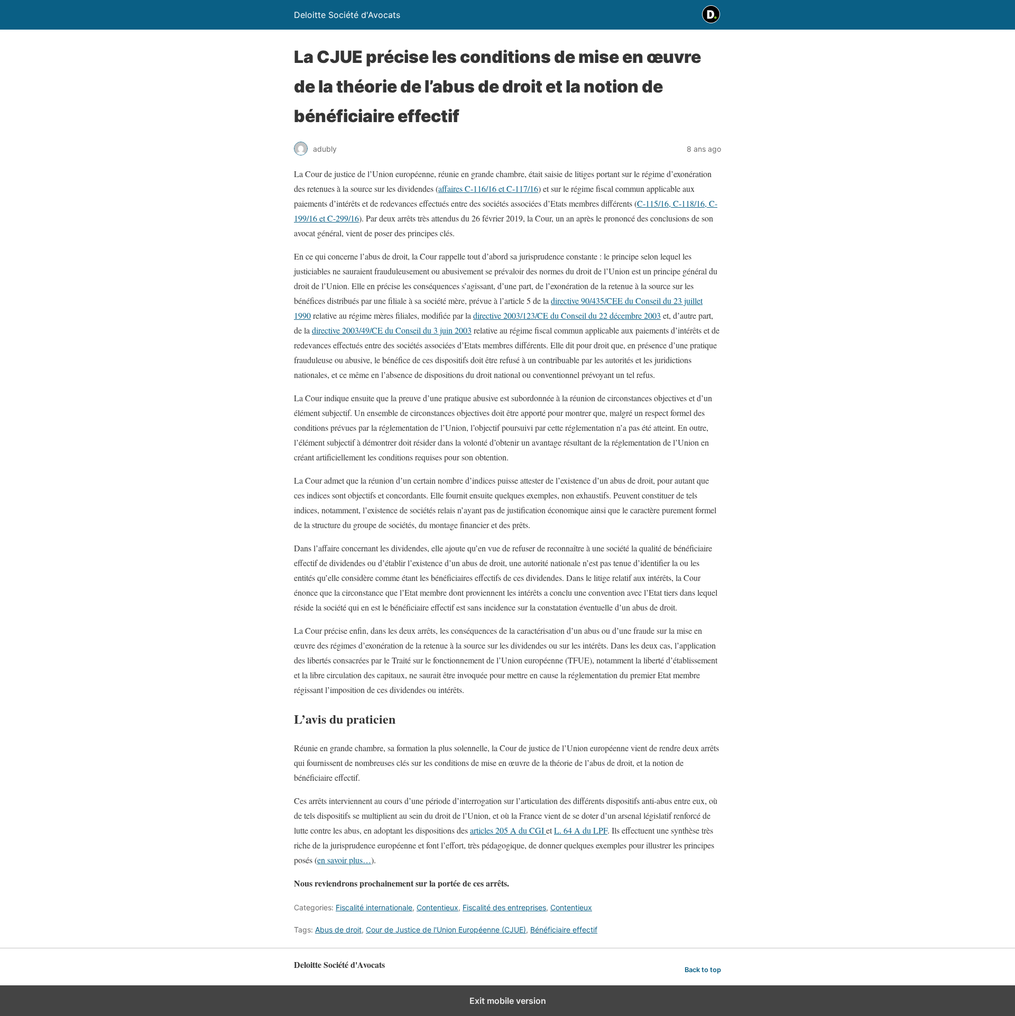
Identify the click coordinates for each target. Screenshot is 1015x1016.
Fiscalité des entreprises (504, 907)
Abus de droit (338, 929)
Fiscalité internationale (374, 907)
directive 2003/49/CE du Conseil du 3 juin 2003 (392, 330)
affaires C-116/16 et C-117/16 (488, 188)
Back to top (703, 970)
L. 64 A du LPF (580, 830)
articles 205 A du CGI (508, 830)
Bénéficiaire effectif (563, 929)
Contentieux (437, 907)
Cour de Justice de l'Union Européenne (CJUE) (446, 929)
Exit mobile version (507, 1000)
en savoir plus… (344, 859)
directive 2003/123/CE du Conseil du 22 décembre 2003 (567, 315)
